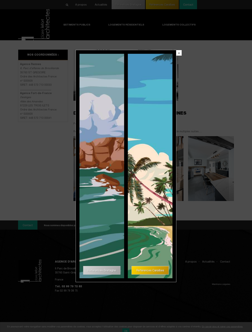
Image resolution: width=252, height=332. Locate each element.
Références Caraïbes (150, 270)
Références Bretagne (102, 270)
